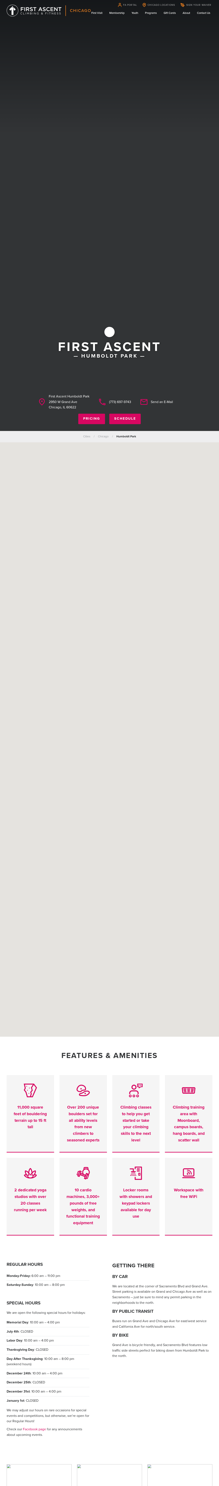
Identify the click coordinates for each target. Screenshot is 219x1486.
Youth (135, 13)
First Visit (96, 13)
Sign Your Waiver (199, 5)
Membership (117, 13)
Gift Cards (170, 13)
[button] (109, 737)
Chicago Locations (161, 5)
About (186, 13)
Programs (151, 13)
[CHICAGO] (34, 10)
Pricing (91, 418)
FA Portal (130, 5)
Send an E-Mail (162, 402)
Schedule (125, 418)
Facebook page (34, 1429)
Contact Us (203, 13)
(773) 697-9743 (120, 402)
